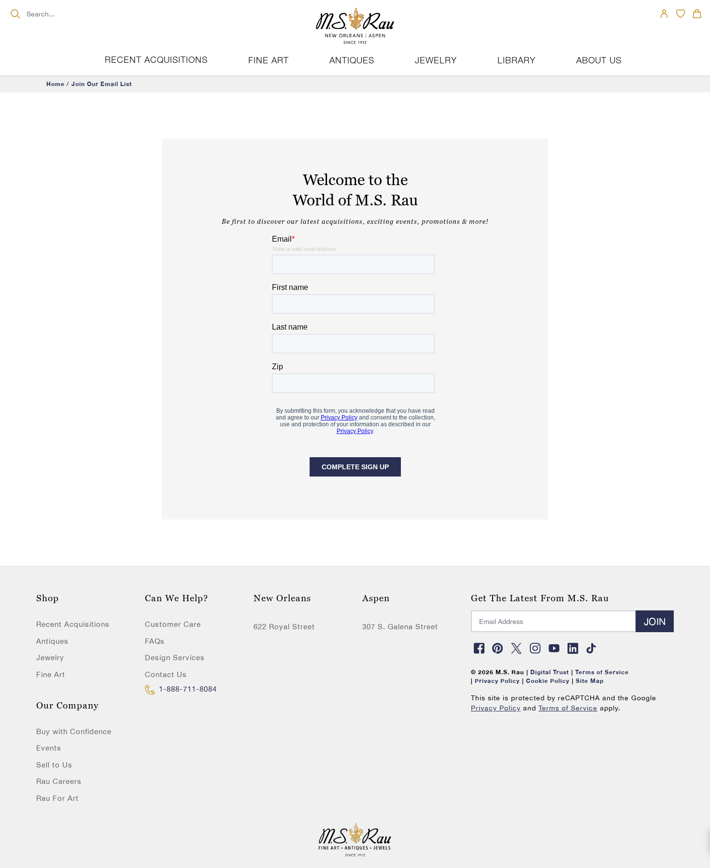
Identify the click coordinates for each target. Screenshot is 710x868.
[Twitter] (517, 648)
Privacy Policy (496, 708)
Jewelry (50, 657)
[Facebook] (479, 648)
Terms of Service (568, 708)
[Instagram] (535, 648)
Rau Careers (59, 781)
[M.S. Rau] (355, 26)
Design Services (175, 657)
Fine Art (50, 674)
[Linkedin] (573, 648)
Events (48, 748)
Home (55, 83)
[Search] (15, 14)
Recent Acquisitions (156, 60)
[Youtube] (554, 648)
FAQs (155, 641)
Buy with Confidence (74, 731)
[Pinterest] (498, 648)
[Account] (664, 13)
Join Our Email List (101, 83)
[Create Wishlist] (680, 13)
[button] (697, 13)
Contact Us (166, 674)
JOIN (655, 621)
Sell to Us (54, 765)
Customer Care (173, 624)
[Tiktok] (591, 648)
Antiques (52, 641)
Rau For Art (57, 798)
